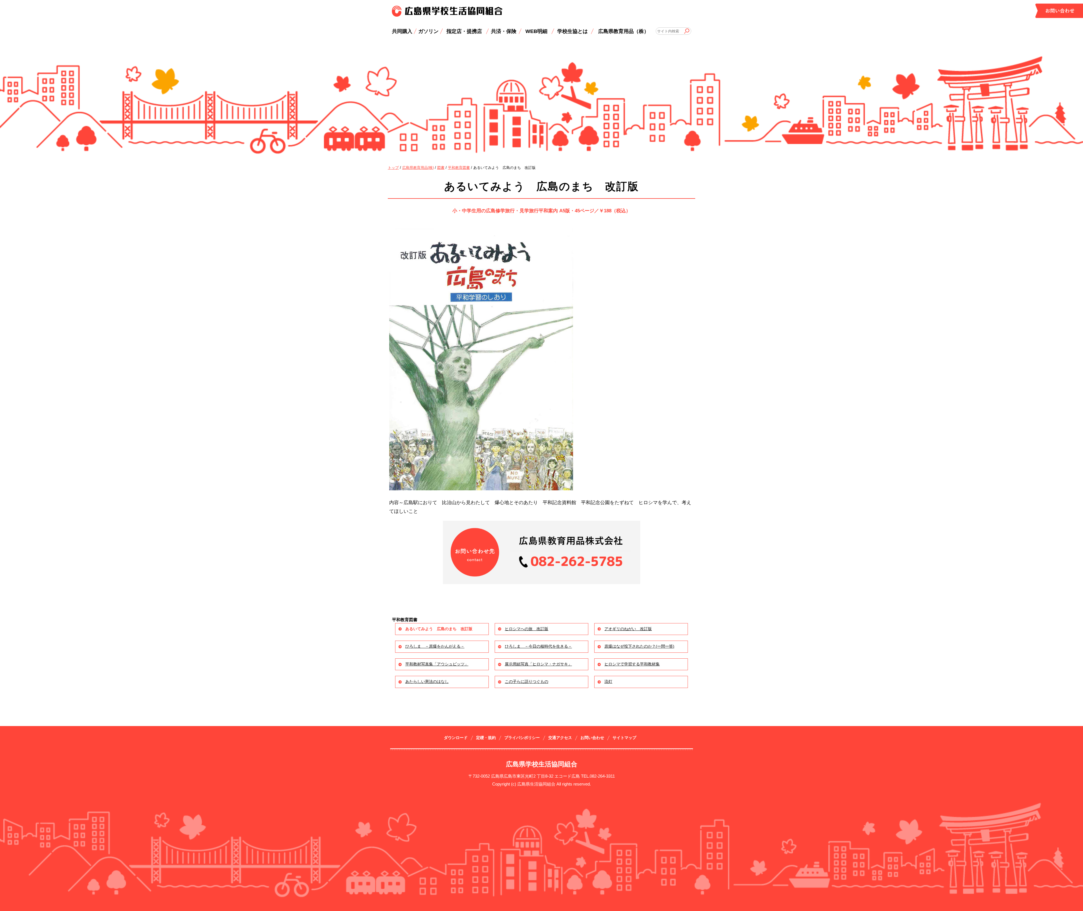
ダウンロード (456, 738)
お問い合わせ (592, 738)
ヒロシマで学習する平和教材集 (632, 664)
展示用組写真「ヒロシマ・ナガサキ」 (538, 664)
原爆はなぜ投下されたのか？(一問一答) (639, 646)
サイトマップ (624, 738)
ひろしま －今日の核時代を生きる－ (538, 646)
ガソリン (428, 31)
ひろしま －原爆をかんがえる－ (435, 646)
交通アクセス (560, 738)
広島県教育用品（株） (623, 31)
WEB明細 (536, 31)
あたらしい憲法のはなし (427, 682)
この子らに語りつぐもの (526, 682)
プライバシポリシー (522, 738)
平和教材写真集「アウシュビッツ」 (436, 664)
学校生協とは (572, 31)
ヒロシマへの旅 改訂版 (526, 629)
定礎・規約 (486, 738)
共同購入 (402, 31)
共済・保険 (503, 31)
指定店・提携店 (464, 31)
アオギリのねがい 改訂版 (628, 629)
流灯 (608, 682)
